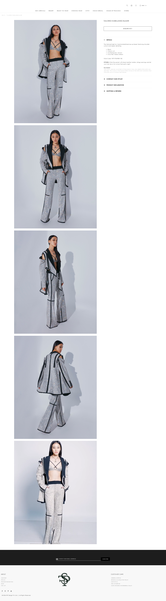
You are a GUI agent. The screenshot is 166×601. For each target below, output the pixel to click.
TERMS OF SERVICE (115, 583)
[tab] (128, 40)
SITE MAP (3, 585)
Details (109, 40)
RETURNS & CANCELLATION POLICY (119, 579)
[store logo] (83, 5)
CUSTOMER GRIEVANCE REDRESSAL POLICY (121, 585)
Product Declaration (115, 85)
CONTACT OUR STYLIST (115, 79)
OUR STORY (4, 578)
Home (3, 15)
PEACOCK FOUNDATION (7, 581)
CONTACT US (114, 581)
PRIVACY (3, 579)
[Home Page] (64, 580)
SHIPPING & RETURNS (114, 91)
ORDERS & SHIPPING (116, 578)
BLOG (2, 583)
